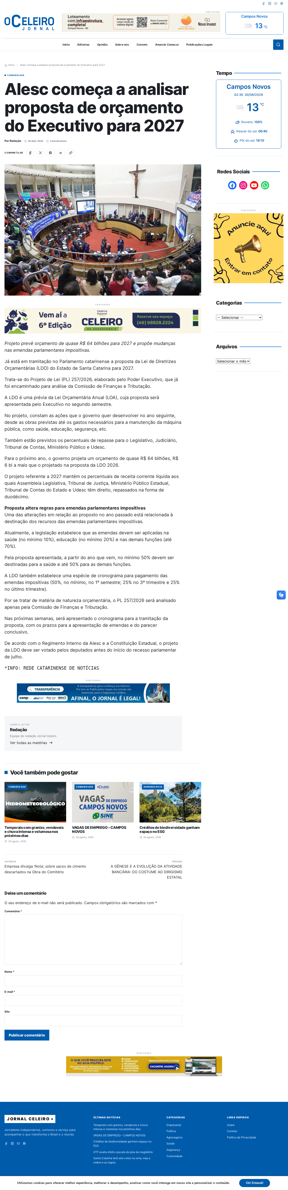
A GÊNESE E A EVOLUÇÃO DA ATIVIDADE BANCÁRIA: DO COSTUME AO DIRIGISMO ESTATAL (146, 872)
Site (7, 1011)
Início (66, 44)
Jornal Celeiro (28, 1118)
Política (171, 1131)
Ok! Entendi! (254, 1183)
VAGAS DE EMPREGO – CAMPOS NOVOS (99, 829)
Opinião (102, 44)
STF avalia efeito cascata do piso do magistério (123, 1152)
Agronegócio (153, 787)
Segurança (173, 1149)
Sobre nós (122, 44)
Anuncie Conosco (167, 44)
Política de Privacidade (241, 1137)
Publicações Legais (199, 44)
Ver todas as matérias (28, 742)
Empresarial (173, 1125)
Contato (142, 44)
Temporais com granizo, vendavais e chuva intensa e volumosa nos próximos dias (33, 831)
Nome (9, 971)
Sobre (230, 1125)
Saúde (170, 1143)
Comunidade (16, 75)
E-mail (9, 991)
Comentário (13, 911)
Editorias (83, 44)
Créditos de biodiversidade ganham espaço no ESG (170, 829)
